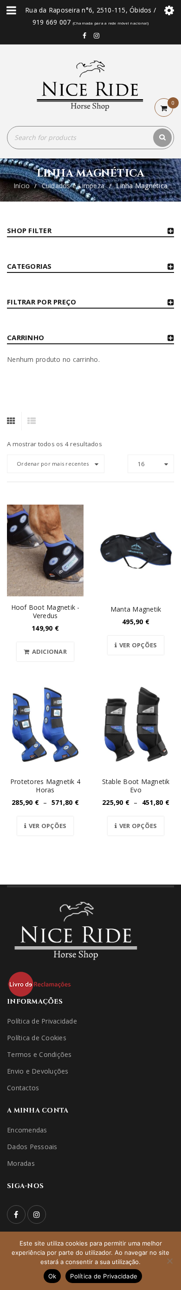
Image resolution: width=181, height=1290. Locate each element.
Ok (52, 1276)
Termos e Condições (39, 1054)
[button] (45, 651)
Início (21, 185)
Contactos (23, 1087)
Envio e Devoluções (38, 1071)
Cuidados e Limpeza (73, 185)
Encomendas (27, 1130)
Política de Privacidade (42, 1021)
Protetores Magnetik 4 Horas (45, 785)
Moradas (21, 1163)
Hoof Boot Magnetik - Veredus (45, 611)
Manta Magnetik (136, 609)
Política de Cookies (36, 1037)
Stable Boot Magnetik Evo (136, 785)
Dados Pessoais (32, 1146)
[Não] (169, 1260)
